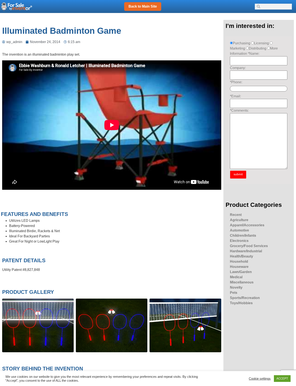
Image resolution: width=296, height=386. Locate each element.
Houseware (239, 267)
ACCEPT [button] (282, 378)
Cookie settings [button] (260, 378)
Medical (236, 277)
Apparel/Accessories (247, 225)
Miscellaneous (242, 282)
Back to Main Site (142, 6)
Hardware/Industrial (246, 251)
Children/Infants (243, 235)
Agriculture (239, 220)
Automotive (239, 230)
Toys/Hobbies (241, 303)
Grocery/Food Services (249, 246)
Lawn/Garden (241, 272)
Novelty (236, 287)
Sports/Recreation (245, 298)
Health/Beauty (241, 256)
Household (239, 261)
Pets (233, 292)
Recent (236, 215)
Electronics (239, 241)
